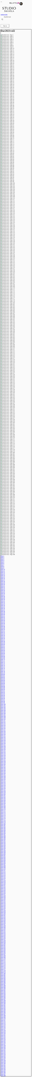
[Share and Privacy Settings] (2, 22)
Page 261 (3, 945)
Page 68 (3, 656)
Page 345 (3, 1071)
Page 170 (3, 809)
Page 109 (3, 717)
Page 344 (3, 1069)
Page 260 (3, 943)
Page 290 (3, 988)
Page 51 (3, 631)
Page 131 (3, 750)
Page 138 (3, 761)
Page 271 (3, 960)
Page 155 (3, 786)
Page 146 (3, 773)
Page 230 (3, 899)
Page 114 (3, 725)
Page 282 (3, 976)
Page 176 (3, 818)
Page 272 (3, 961)
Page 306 (3, 1012)
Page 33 (3, 604)
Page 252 (3, 932)
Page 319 (3, 1032)
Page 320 (3, 1033)
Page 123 (3, 738)
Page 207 (3, 864)
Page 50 (3, 629)
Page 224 (3, 890)
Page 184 (3, 830)
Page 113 (3, 723)
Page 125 (3, 741)
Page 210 (3, 869)
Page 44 (3, 620)
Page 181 (3, 825)
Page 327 (3, 1044)
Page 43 (3, 619)
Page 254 (3, 935)
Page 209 (3, 867)
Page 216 (3, 878)
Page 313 (3, 1023)
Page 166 (3, 803)
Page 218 (3, 881)
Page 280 (3, 973)
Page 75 (3, 666)
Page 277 (3, 969)
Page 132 (3, 752)
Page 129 (3, 747)
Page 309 (3, 1017)
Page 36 (3, 608)
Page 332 (3, 1051)
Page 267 (3, 954)
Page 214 (3, 875)
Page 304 (3, 1009)
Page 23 (3, 589)
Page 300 (3, 1003)
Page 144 (3, 770)
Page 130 (3, 749)
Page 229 (3, 897)
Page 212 (3, 872)
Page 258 (3, 940)
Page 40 (3, 614)
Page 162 (3, 797)
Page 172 (3, 812)
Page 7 (2, 565)
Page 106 (3, 713)
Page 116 (3, 728)
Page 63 (3, 649)
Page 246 (3, 923)
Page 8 (2, 566)
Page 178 (3, 821)
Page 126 (3, 743)
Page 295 (3, 996)
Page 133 (3, 753)
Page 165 (3, 801)
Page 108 (3, 716)
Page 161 (3, 795)
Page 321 (3, 1035)
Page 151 (3, 780)
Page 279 (3, 972)
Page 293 (3, 993)
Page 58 (3, 641)
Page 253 (3, 933)
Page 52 (3, 632)
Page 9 (2, 568)
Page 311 (3, 1020)
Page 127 (3, 744)
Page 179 (3, 822)
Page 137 (3, 759)
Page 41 (3, 616)
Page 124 (3, 740)
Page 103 (3, 708)
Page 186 (3, 833)
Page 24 (3, 590)
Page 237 (3, 909)
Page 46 (3, 623)
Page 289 (3, 987)
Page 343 (3, 1068)
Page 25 (3, 592)
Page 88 (3, 686)
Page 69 (3, 657)
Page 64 (3, 650)
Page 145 (3, 771)
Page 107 (3, 714)
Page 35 (3, 607)
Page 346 (3, 1072)
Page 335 (3, 1056)
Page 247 (3, 924)
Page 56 (3, 638)
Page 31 (3, 601)
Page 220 (3, 884)
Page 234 (3, 905)
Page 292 (3, 991)
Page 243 (3, 918)
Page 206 (3, 863)
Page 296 (3, 997)
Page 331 (3, 1050)
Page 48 (3, 626)
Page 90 (3, 689)
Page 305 (3, 1011)
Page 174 (3, 815)
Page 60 (3, 644)
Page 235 (3, 906)
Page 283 (3, 978)
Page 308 (3, 1015)
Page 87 (3, 684)
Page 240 (3, 914)
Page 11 (3, 571)
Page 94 (3, 695)
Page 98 (3, 701)
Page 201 (3, 855)
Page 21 (3, 586)
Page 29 (3, 598)
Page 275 (3, 966)
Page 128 (3, 746)
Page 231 (3, 900)
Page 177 (3, 819)
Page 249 (3, 927)
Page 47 (3, 625)
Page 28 (3, 596)
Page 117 (3, 729)
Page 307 (3, 1014)
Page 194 (3, 845)
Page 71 (3, 660)
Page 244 (3, 920)
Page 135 (3, 756)
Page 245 (3, 921)
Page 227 (3, 894)
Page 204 (3, 860)
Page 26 (3, 593)
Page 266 (3, 952)
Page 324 (3, 1039)
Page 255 (3, 936)
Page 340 (3, 1063)
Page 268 (3, 955)
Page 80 (3, 674)
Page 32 (3, 602)
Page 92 (3, 692)
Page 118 (3, 731)
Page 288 (3, 985)
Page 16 (3, 578)
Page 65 (3, 652)
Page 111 (3, 720)
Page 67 (3, 655)
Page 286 (3, 982)
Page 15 (3, 577)
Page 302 (3, 1006)
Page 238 (3, 911)
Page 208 (3, 866)
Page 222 (3, 887)
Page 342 (3, 1066)
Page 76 (3, 668)
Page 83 (3, 678)
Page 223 (3, 888)
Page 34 (3, 605)
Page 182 (3, 827)
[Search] (2, 19)
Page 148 (3, 776)
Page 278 (3, 970)
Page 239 (3, 912)
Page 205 (3, 861)
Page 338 (3, 1060)
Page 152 (3, 782)
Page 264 (3, 949)
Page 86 (3, 683)
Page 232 (3, 902)
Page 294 (3, 994)
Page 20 (3, 584)
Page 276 (3, 967)
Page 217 (3, 879)
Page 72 (3, 662)
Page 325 (3, 1041)
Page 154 (3, 785)
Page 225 (3, 891)
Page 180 (3, 824)
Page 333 (3, 1053)
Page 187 (3, 834)
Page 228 (3, 896)
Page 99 (3, 702)
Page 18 (3, 581)
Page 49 (3, 628)
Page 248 (3, 926)
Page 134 (3, 755)
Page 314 (3, 1024)
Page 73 (3, 663)
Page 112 (3, 722)
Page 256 (3, 937)
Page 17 (3, 580)
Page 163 (3, 798)
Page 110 (3, 719)
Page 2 (2, 557)
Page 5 (2, 562)
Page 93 (3, 693)
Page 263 (3, 948)
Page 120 (3, 734)
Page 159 (3, 792)
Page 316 (3, 1027)
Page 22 (3, 587)
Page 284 (3, 979)
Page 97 (3, 699)
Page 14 (3, 575)
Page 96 (3, 698)
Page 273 (3, 963)
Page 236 (3, 908)
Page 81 (3, 675)
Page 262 (3, 946)
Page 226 (3, 893)
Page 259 (3, 942)
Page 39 (3, 613)
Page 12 (3, 572)
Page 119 (3, 732)
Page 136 (3, 758)
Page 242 (3, 917)
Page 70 (3, 659)
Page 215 (3, 876)
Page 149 (3, 777)
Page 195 (3, 846)
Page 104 (3, 710)
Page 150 (3, 779)
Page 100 (3, 704)
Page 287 (3, 984)
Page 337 (3, 1059)
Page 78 (3, 671)
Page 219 (3, 882)
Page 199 (3, 852)
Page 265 (3, 951)
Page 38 (3, 611)
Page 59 (3, 643)
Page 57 (3, 640)
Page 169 (3, 807)
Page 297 (3, 999)
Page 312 (3, 1021)
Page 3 (2, 559)
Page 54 (3, 635)
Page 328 (3, 1045)
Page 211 (3, 870)
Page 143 (3, 768)
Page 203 (3, 858)
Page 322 (3, 1036)
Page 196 (3, 848)
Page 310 (3, 1018)
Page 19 (3, 583)
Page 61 (3, 646)
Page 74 (3, 665)
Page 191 (3, 840)
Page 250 (3, 929)
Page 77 (3, 669)
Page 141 (3, 765)
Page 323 (3, 1038)
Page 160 (3, 794)
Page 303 (3, 1008)
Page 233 (3, 903)
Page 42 (3, 617)
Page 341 (3, 1065)
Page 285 (3, 981)
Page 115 (3, 726)
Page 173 (3, 813)
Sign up (5, 26)
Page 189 (3, 837)
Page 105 (3, 711)
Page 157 (3, 789)
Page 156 (3, 788)
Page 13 (3, 574)
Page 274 (3, 964)
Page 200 (3, 854)
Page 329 (3, 1047)
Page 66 (3, 653)
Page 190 (3, 839)
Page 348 (3, 1075)
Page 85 (3, 681)
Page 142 (3, 767)
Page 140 (3, 764)
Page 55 (3, 637)
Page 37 (3, 610)
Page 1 (2, 556)
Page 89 (3, 687)
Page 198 (3, 851)
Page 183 (3, 828)
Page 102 (3, 707)
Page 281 (3, 975)
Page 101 (3, 705)
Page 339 (3, 1062)
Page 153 (3, 783)
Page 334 (3, 1054)
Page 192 (3, 842)
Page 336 (3, 1057)
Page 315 (3, 1026)
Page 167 (3, 804)
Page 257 (3, 939)
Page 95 (3, 696)
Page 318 (3, 1030)
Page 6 (2, 563)
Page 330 (3, 1048)
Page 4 (2, 560)
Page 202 (3, 857)
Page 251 (3, 930)
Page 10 (3, 569)
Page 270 (3, 958)
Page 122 (3, 737)
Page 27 (3, 595)
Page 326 (3, 1042)
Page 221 (3, 885)
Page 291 (3, 990)
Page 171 (3, 810)
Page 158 (3, 791)
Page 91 (3, 690)
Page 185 (3, 831)
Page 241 (3, 915)
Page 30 (3, 599)
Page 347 (3, 1074)
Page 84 (3, 680)
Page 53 (3, 634)
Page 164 (3, 800)
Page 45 (3, 622)
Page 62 (3, 647)
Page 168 (3, 806)
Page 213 (3, 873)
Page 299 (3, 1002)
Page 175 (3, 816)
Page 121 (3, 735)
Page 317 (3, 1029)
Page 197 (3, 849)
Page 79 (3, 672)
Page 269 (3, 957)
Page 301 (3, 1005)
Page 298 (3, 1000)
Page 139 (3, 762)
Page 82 (3, 677)
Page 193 (3, 843)
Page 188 (3, 836)
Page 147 (3, 774)
